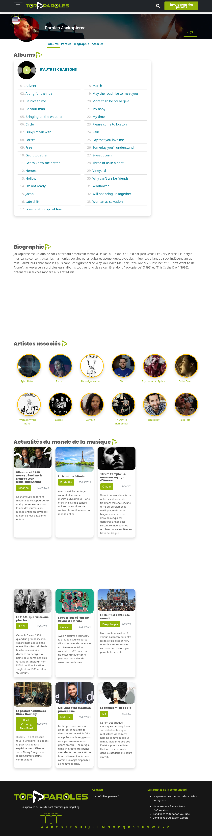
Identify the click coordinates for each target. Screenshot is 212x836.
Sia (104, 714)
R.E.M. (22, 626)
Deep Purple (110, 624)
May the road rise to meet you (115, 93)
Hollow (31, 178)
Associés (97, 44)
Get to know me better (43, 163)
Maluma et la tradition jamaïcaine (74, 709)
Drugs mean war (38, 132)
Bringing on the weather (44, 116)
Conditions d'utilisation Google (170, 817)
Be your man (35, 109)
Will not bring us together (111, 194)
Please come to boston (109, 124)
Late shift (32, 201)
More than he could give (110, 101)
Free (29, 147)
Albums (53, 44)
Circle (30, 124)
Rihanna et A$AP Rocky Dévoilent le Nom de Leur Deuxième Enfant (29, 477)
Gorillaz (65, 627)
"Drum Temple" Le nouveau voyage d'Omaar (113, 477)
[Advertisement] (176, 101)
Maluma (65, 717)
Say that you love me (108, 140)
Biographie (81, 44)
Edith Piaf (66, 482)
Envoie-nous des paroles (181, 5)
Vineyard (99, 170)
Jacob (30, 194)
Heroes (31, 170)
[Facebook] (42, 819)
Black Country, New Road (26, 724)
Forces (30, 140)
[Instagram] (54, 819)
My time (98, 116)
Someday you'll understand (113, 147)
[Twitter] (59, 819)
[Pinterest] (48, 819)
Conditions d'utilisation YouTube (171, 813)
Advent (31, 85)
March (97, 85)
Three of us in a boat (108, 163)
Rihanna (23, 488)
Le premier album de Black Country (31, 712)
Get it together (37, 155)
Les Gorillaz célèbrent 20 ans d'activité (73, 619)
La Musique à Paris (71, 476)
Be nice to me (36, 101)
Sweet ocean (102, 155)
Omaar (106, 486)
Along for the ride (39, 93)
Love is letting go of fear (44, 209)
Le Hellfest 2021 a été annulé (115, 616)
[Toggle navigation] (18, 5)
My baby (98, 109)
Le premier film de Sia (115, 708)
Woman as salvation (107, 201)
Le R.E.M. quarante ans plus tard (32, 618)
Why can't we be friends (110, 178)
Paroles (66, 44)
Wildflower (100, 186)
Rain (95, 132)
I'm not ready (36, 186)
